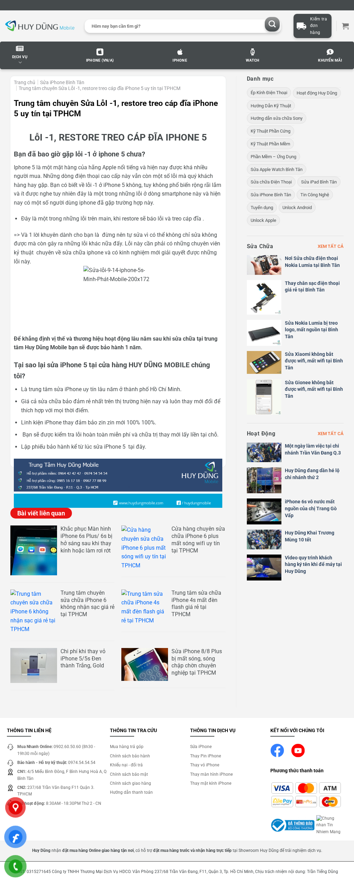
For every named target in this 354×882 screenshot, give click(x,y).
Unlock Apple (263, 220)
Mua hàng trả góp (126, 746)
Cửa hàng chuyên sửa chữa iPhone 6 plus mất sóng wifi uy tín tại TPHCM (198, 539)
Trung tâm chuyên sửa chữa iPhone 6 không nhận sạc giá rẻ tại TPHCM (87, 604)
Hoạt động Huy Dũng (317, 93)
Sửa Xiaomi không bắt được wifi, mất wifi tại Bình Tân (314, 360)
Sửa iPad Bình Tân (319, 181)
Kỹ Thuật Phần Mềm (270, 143)
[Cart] (345, 26)
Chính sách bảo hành (130, 756)
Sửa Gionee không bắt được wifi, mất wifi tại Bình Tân (314, 389)
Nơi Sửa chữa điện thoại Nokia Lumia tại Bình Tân (312, 261)
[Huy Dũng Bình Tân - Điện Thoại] (39, 26)
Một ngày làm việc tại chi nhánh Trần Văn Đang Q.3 (313, 449)
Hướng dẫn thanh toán (131, 792)
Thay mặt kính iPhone (210, 783)
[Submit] (272, 24)
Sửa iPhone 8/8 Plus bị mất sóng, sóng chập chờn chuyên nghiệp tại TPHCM (196, 662)
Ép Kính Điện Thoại (269, 92)
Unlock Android (297, 207)
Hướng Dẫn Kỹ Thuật (271, 105)
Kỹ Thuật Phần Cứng (270, 131)
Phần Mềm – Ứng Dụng (273, 156)
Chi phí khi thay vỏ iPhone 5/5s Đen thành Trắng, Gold (82, 658)
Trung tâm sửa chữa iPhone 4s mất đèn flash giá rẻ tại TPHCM (196, 604)
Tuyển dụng (262, 207)
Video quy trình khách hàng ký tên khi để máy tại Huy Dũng (313, 564)
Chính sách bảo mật (129, 774)
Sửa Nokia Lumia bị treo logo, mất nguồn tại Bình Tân (311, 329)
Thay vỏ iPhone (204, 765)
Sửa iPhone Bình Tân (62, 82)
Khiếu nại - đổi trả (126, 765)
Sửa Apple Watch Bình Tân (276, 169)
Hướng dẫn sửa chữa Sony (276, 118)
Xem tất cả (331, 246)
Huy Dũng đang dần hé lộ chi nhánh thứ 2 (312, 474)
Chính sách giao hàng (130, 783)
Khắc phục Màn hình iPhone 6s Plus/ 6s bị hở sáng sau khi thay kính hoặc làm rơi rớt (86, 539)
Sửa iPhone (201, 746)
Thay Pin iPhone (205, 756)
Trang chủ (24, 82)
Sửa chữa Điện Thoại (271, 181)
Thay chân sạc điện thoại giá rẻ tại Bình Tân (312, 286)
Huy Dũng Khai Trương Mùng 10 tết (309, 536)
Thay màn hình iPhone (211, 774)
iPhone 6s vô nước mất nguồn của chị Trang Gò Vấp (311, 508)
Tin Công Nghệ (314, 194)
